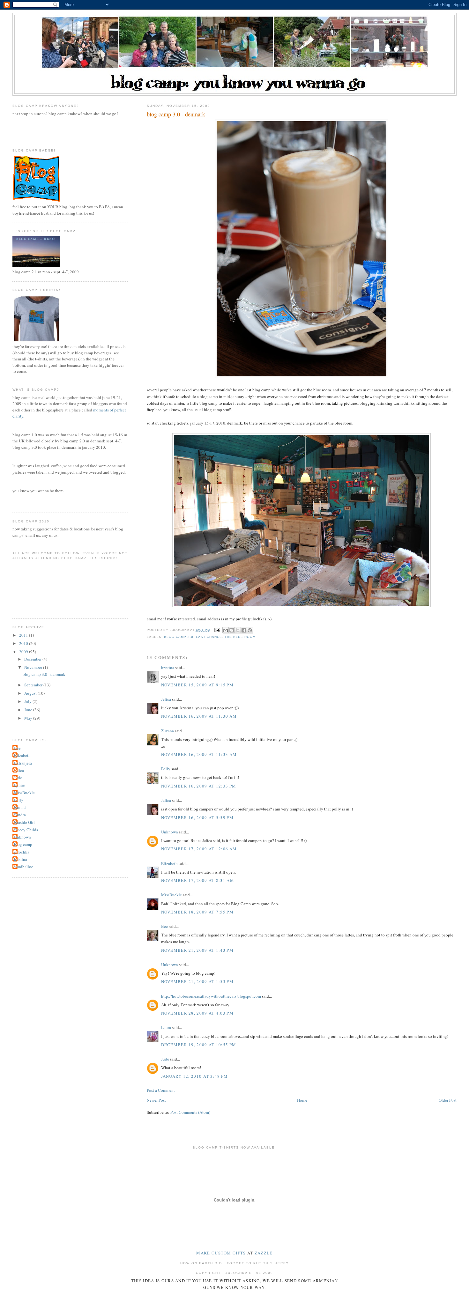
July (28, 701)
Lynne (19, 785)
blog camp (23, 844)
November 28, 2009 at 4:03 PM (197, 1013)
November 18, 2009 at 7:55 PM (197, 912)
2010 (24, 643)
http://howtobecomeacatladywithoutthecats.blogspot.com (211, 996)
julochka (21, 852)
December (33, 659)
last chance (209, 637)
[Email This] (225, 630)
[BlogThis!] (231, 630)
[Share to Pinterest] (250, 630)
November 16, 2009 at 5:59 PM (197, 817)
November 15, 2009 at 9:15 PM (197, 685)
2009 (24, 651)
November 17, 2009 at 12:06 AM (199, 849)
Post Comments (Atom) (190, 1112)
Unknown (169, 832)
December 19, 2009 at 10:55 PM (198, 1044)
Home (302, 1100)
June (28, 710)
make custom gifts (221, 1253)
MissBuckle (171, 895)
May (28, 718)
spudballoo (24, 866)
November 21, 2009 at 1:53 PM (197, 981)
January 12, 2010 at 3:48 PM (194, 1076)
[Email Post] (217, 630)
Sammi (20, 807)
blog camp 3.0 (178, 637)
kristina (167, 667)
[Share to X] (237, 630)
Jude (165, 1059)
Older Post (448, 1100)
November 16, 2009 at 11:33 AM (199, 754)
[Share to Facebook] (244, 630)
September (33, 685)
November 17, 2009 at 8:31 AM (197, 880)
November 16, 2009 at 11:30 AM (199, 716)
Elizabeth (169, 863)
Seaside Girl (24, 822)
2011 (24, 635)
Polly (165, 769)
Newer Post (156, 1100)
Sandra (20, 814)
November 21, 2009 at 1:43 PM (197, 950)
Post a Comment (161, 1090)
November (33, 667)
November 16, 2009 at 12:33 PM (198, 786)
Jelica (166, 699)
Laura (166, 1027)
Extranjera (23, 763)
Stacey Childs (26, 829)
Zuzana (167, 731)
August (31, 693)
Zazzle (264, 1253)
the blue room (240, 637)
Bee (164, 926)
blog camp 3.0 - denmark (44, 674)
